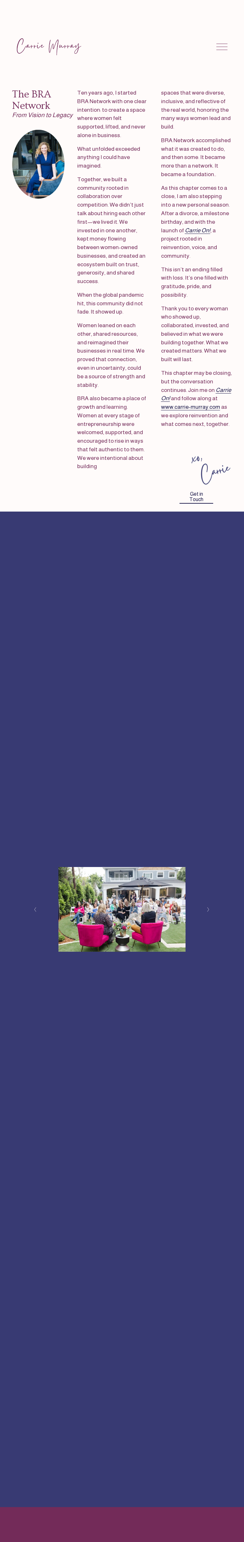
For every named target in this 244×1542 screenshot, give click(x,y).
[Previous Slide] (35, 909)
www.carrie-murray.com (190, 407)
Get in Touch (196, 496)
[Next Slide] (208, 909)
